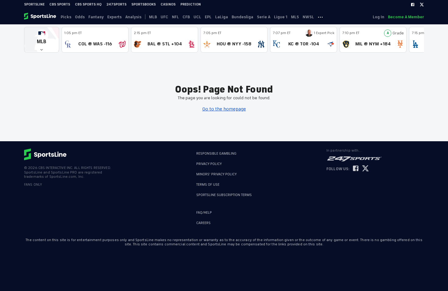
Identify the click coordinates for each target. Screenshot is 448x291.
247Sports (116, 4)
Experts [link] (114, 16)
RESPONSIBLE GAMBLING (216, 153)
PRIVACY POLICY (209, 164)
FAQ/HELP (204, 212)
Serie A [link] (263, 16)
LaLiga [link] (221, 16)
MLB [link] (153, 16)
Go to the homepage (224, 109)
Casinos (168, 4)
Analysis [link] (133, 16)
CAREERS (203, 223)
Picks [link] (66, 16)
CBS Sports (59, 4)
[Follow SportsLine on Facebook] (355, 169)
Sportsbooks (143, 4)
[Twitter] (422, 4)
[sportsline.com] (40, 16)
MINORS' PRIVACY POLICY (216, 174)
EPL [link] (208, 16)
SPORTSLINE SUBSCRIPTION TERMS (224, 195)
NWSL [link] (308, 16)
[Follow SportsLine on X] (365, 169)
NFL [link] (175, 16)
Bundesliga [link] (242, 16)
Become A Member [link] (406, 16)
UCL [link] (197, 16)
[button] (41, 40)
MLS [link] (295, 16)
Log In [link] (378, 16)
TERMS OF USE (207, 184)
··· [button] (320, 17)
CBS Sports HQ (88, 4)
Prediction (190, 4)
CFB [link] (186, 16)
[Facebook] (413, 4)
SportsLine (34, 4)
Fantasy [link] (96, 16)
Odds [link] (80, 16)
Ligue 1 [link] (280, 16)
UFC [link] (164, 16)
